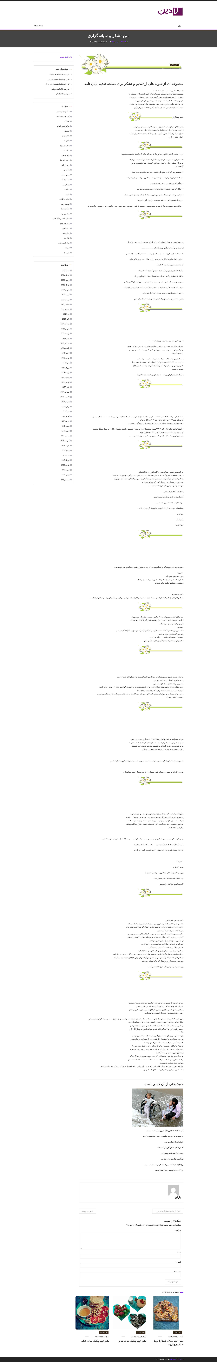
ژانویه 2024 (65, 280)
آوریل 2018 (65, 368)
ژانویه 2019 (65, 353)
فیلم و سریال (64, 209)
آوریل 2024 (65, 275)
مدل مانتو (66, 233)
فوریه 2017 (65, 426)
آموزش (66, 121)
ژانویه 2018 (65, 372)
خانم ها (67, 131)
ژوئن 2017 (65, 406)
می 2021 (66, 314)
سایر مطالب (174, 65)
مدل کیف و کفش (63, 243)
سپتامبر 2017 (64, 392)
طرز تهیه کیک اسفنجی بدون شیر (58, 79)
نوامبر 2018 (65, 358)
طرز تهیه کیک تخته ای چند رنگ (59, 74)
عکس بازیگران (64, 199)
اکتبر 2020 (65, 319)
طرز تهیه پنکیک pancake (132, 1341)
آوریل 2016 (65, 460)
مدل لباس (66, 228)
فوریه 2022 (65, 295)
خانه (179, 26)
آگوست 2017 (64, 397)
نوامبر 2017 (65, 382)
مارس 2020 (65, 329)
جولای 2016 (65, 445)
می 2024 (66, 270)
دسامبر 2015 (65, 479)
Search (40, 26)
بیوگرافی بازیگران (63, 126)
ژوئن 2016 (65, 450)
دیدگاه (178, 1230)
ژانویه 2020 (65, 333)
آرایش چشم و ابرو (63, 111)
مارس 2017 (65, 421)
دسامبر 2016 (65, 436)
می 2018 (66, 363)
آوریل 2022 (65, 285)
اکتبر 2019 (65, 338)
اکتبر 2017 (65, 387)
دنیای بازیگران (64, 145)
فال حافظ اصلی (66, 57)
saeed (174, 1336)
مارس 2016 (65, 465)
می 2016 (66, 455)
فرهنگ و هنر (65, 204)
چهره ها (66, 253)
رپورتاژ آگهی (65, 165)
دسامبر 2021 (65, 304)
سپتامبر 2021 (65, 309)
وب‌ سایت (177, 1271)
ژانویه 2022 (65, 299)
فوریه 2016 (65, 470)
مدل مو (66, 238)
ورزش (67, 248)
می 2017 (66, 411)
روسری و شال (64, 160)
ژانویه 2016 (65, 475)
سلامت (67, 189)
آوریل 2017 (65, 416)
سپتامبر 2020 (64, 324)
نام (179, 1253)
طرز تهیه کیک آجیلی (62, 94)
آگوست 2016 (64, 441)
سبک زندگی (65, 180)
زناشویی (66, 170)
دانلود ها (66, 141)
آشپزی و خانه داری (63, 116)
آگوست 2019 (64, 348)
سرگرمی (66, 184)
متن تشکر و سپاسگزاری (162, 74)
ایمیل (178, 1262)
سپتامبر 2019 (64, 343)
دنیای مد (66, 150)
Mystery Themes (176, 1359)
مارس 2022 (65, 290)
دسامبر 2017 (65, 377)
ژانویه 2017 (65, 431)
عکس (67, 194)
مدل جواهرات (64, 214)
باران (178, 1197)
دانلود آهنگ (65, 136)
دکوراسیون (65, 155)
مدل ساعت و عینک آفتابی (60, 218)
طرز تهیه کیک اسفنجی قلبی (60, 89)
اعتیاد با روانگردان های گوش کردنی (168, 1211)
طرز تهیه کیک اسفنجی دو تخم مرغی (57, 84)
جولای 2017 (65, 402)
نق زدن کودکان (87, 1211)
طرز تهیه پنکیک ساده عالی (95, 1341)
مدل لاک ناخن (64, 223)
